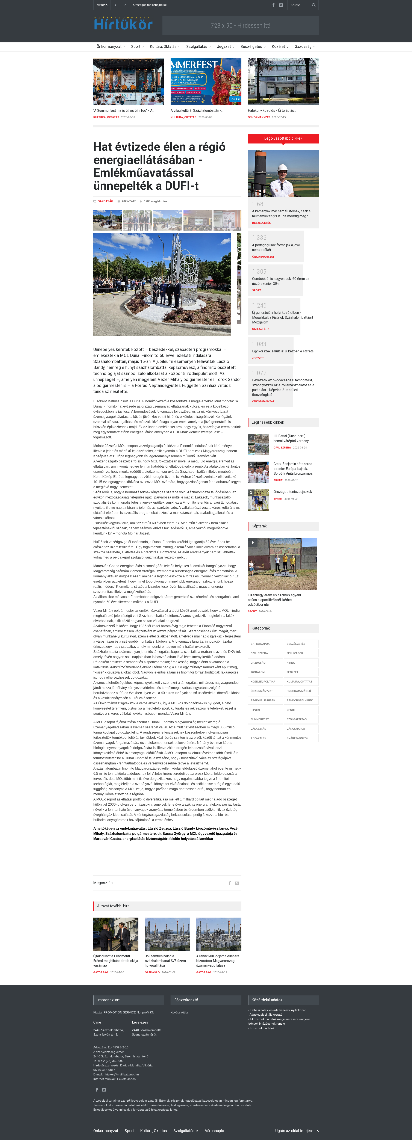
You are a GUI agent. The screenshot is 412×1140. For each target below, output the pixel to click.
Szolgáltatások (185, 1130)
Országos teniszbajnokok (293, 492)
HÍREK (291, 662)
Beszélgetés (251, 46)
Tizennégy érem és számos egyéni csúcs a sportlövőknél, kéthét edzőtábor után (274, 600)
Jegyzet (224, 46)
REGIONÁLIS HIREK (263, 700)
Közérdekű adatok (262, 1028)
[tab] (283, 140)
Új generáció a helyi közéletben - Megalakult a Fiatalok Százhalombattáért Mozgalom (282, 317)
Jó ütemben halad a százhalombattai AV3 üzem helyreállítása (165, 961)
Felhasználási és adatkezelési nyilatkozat (278, 1010)
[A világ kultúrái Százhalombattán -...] (206, 81)
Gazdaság (303, 46)
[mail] (281, 5)
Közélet (278, 46)
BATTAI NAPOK (260, 643)
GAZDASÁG (105, 201)
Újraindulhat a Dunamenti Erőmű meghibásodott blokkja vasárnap (115, 961)
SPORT (256, 290)
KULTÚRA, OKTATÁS (106, 117)
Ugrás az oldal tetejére (294, 1130)
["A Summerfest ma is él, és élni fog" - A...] (128, 81)
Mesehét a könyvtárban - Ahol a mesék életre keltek (168, 4)
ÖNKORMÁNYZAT (259, 117)
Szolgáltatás (196, 46)
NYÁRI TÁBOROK (298, 738)
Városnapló (214, 1130)
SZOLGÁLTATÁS (297, 719)
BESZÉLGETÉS (261, 222)
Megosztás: (103, 883)
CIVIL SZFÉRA (261, 329)
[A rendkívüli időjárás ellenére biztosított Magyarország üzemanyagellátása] (218, 934)
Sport (135, 46)
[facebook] (273, 5)
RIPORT (255, 709)
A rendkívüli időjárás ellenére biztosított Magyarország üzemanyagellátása (217, 961)
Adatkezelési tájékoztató (266, 1014)
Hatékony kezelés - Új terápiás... (272, 111)
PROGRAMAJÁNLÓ (299, 691)
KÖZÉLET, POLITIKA (263, 681)
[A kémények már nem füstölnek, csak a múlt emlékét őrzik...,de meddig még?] (283, 173)
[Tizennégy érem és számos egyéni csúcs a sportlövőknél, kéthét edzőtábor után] (282, 564)
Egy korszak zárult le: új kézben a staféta (283, 351)
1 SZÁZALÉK (259, 738)
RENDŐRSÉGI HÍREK (300, 700)
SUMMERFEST (260, 719)
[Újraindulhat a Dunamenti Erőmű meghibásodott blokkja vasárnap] (115, 934)
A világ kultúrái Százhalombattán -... (197, 111)
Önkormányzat (109, 46)
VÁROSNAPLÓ (296, 728)
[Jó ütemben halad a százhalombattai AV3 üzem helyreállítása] (167, 934)
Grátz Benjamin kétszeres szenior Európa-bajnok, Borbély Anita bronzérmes (293, 469)
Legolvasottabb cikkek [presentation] (283, 138)
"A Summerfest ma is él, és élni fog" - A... (123, 111)
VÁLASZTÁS (258, 728)
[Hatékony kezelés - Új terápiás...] (283, 81)
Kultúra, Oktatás (163, 46)
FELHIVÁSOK (295, 653)
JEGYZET (258, 358)
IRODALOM (258, 672)
